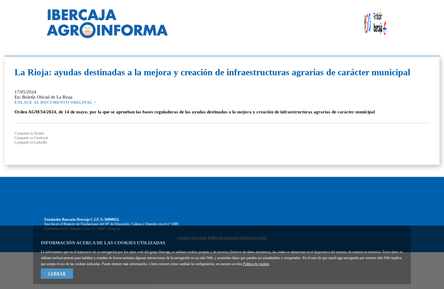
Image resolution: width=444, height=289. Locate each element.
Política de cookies (256, 264)
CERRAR (57, 273)
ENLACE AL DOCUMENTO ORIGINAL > (55, 102)
